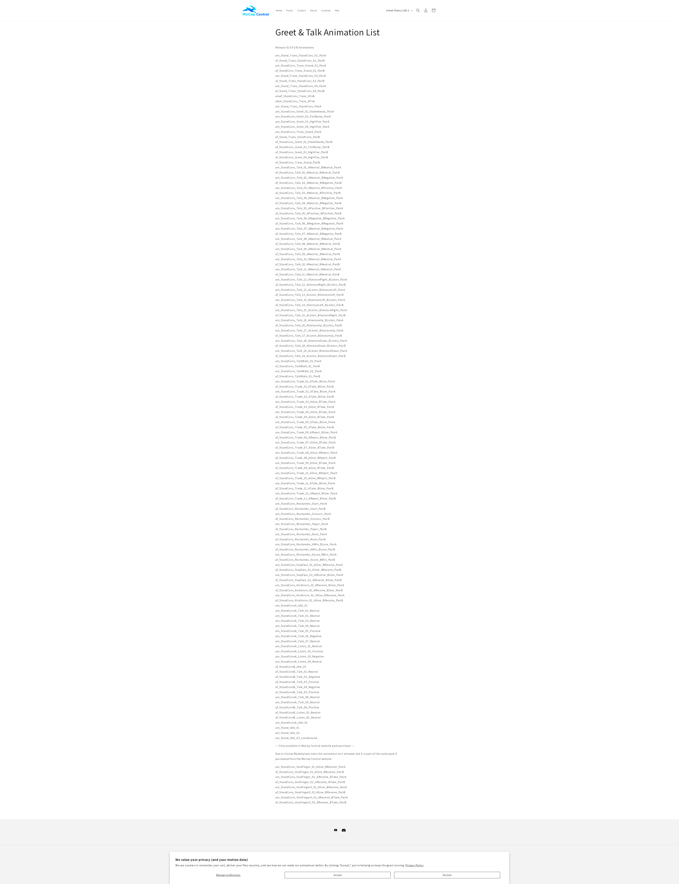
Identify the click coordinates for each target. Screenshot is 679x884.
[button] (418, 10)
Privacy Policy (414, 865)
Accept (338, 875)
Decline (447, 875)
